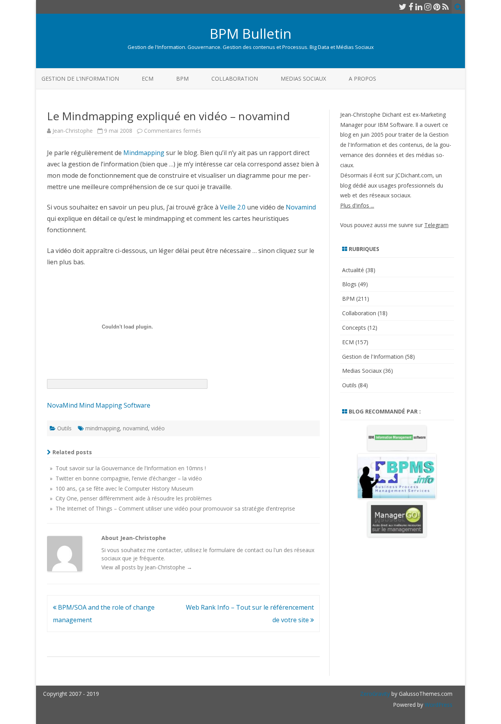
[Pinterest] (436, 6)
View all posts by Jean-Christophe (146, 567)
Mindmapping (143, 152)
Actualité (353, 270)
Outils (64, 428)
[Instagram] (427, 6)
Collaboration (234, 78)
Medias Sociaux (303, 78)
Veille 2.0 (232, 207)
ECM (147, 78)
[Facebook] (411, 6)
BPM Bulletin (251, 33)
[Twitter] (403, 6)
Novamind (301, 207)
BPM (182, 78)
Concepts (354, 327)
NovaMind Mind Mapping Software (98, 405)
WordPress (437, 704)
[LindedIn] (418, 6)
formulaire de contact (236, 550)
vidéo (158, 428)
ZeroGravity (375, 693)
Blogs (349, 284)
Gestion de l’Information (80, 78)
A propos (362, 78)
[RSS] (445, 6)
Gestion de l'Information (373, 356)
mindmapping (102, 428)
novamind (135, 428)
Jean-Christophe (72, 130)
